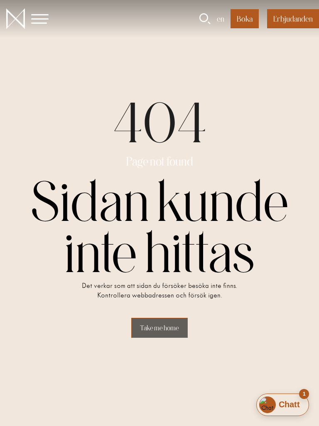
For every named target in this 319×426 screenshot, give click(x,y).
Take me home (159, 328)
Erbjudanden (293, 18)
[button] (44, 18)
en (220, 18)
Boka (245, 18)
